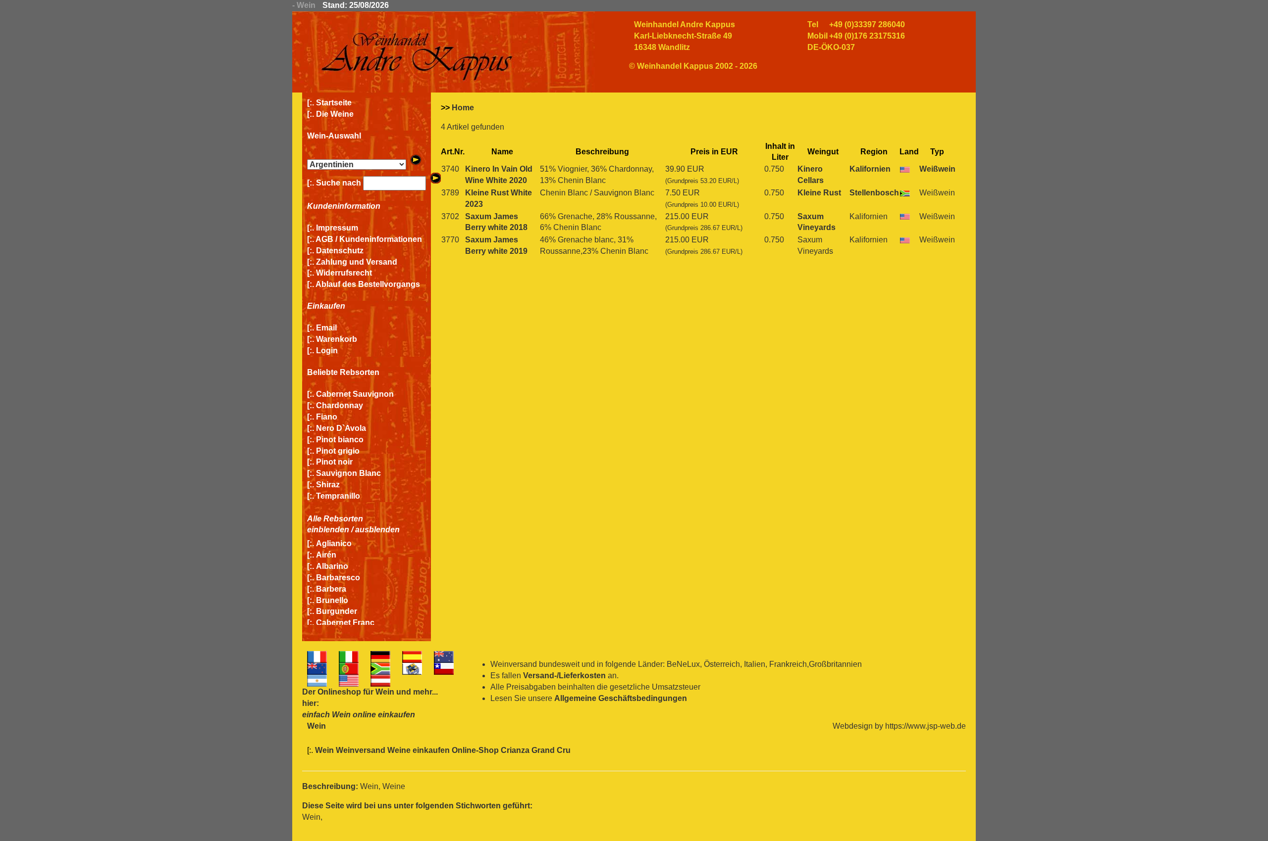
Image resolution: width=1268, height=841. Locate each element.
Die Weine (335, 114)
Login (327, 350)
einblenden (328, 529)
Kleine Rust (819, 192)
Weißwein (937, 169)
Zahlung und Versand (356, 262)
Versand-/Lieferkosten (564, 675)
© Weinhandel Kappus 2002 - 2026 (693, 66)
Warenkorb (336, 339)
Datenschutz (340, 250)
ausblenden (377, 529)
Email (326, 328)
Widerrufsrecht (344, 273)
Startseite (334, 102)
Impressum (337, 228)
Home (463, 107)
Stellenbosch (874, 192)
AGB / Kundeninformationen (369, 239)
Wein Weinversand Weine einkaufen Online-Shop (408, 750)
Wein (384, 692)
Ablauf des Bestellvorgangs (368, 284)
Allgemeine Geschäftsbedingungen (620, 698)
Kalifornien (870, 169)
